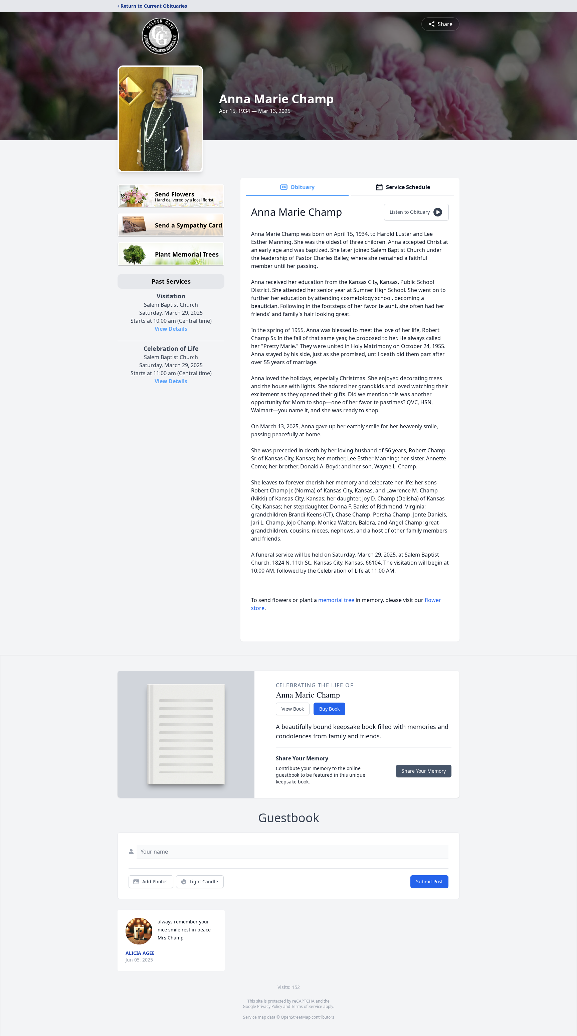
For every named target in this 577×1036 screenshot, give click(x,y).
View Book (292, 709)
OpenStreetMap (296, 1017)
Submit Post (429, 881)
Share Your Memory (424, 771)
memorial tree (336, 600)
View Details (171, 328)
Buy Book (329, 709)
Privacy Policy (269, 1006)
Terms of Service (306, 1006)
